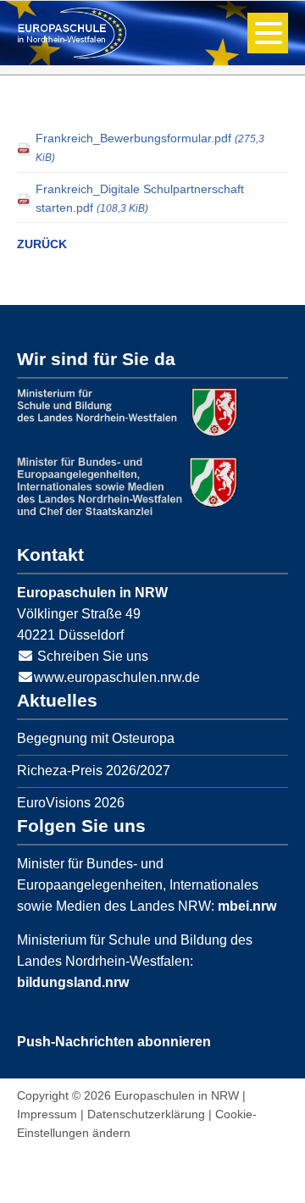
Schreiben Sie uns (92, 656)
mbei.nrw (247, 906)
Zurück (42, 244)
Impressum (47, 1114)
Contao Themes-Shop (72, 33)
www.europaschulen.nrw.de (117, 677)
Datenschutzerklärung (146, 1114)
